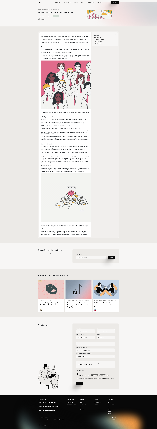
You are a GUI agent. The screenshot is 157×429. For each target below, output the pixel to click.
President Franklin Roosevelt (56, 136)
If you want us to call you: (81, 347)
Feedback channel (98, 43)
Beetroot (39, 9)
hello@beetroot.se (61, 419)
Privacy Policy (102, 374)
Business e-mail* (80, 334)
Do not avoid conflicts (98, 41)
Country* (78, 341)
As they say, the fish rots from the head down (51, 119)
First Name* (79, 328)
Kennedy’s (61, 121)
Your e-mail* (79, 254)
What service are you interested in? (84, 353)
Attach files (81, 370)
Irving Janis (81, 36)
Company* (99, 334)
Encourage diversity (98, 37)
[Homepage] (39, 2)
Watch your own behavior (99, 39)
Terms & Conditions (94, 374)
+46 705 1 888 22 (61, 421)
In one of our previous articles (47, 111)
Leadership (56, 16)
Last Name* (99, 328)
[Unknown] (77, 350)
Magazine (44, 9)
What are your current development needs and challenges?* (89, 360)
